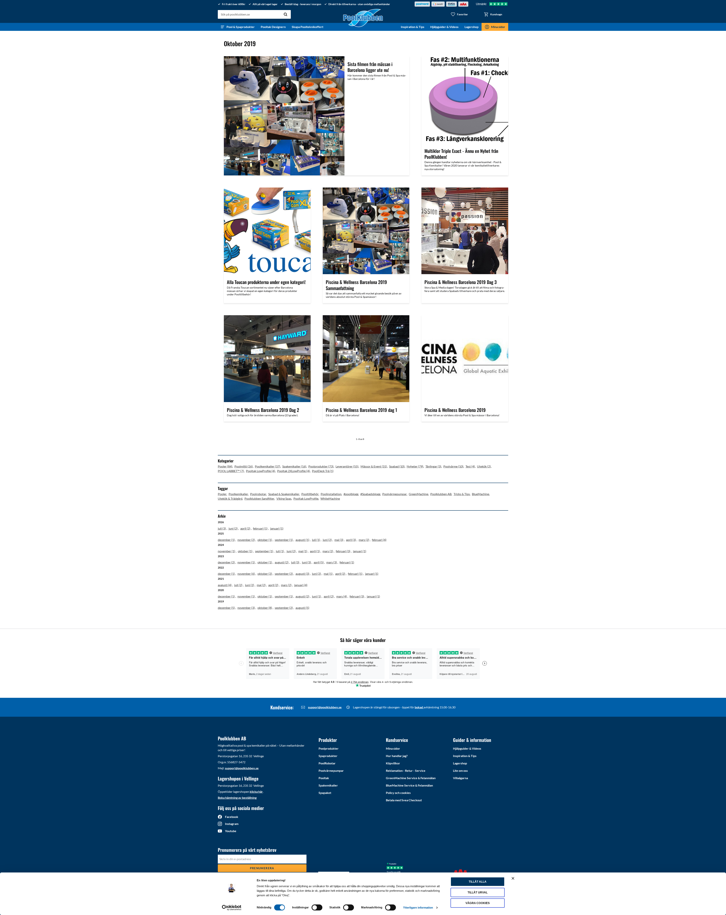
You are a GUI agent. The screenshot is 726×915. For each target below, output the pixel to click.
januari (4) (300, 585)
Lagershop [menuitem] (472, 27)
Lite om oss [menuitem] (460, 770)
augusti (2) (282, 562)
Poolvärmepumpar (394, 494)
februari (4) (379, 540)
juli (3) (222, 528)
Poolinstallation (331, 494)
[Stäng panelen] (513, 878)
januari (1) (276, 528)
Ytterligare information (418, 907)
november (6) (246, 573)
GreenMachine (418, 494)
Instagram (231, 824)
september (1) (284, 540)
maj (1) (302, 551)
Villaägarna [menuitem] (460, 778)
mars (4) (341, 596)
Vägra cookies (477, 903)
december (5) (226, 607)
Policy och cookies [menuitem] (398, 792)
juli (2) (238, 585)
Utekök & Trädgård (230, 498)
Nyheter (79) (415, 466)
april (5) (319, 562)
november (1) (226, 551)
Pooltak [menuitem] (324, 778)
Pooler (222, 494)
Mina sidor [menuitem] (498, 27)
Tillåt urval (478, 892)
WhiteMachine (330, 498)
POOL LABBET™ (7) (231, 471)
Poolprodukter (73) (321, 466)
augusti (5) (302, 607)
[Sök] (285, 14)
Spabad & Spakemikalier (283, 494)
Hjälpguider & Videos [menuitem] (444, 27)
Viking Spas (283, 498)
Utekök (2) (484, 466)
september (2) (284, 573)
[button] (459, 14)
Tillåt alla (477, 881)
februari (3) (343, 551)
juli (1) (316, 540)
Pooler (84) (225, 466)
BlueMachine (480, 494)
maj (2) (261, 585)
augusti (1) (302, 540)
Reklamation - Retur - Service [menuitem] (405, 770)
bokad (419, 707)
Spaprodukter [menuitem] (328, 756)
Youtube (230, 831)
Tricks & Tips (462, 494)
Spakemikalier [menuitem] (328, 785)
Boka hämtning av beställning (237, 797)
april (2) (245, 528)
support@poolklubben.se (325, 707)
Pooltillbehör (310, 494)
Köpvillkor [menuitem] (393, 763)
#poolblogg (351, 494)
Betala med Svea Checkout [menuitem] (404, 800)
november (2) (246, 540)
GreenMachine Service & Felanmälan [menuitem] (411, 778)
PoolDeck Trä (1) (323, 471)
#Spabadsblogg (370, 494)
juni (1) (316, 596)
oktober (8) (265, 607)
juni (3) (306, 562)
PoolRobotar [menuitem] (327, 763)
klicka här (256, 791)
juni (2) (233, 528)
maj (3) (338, 540)
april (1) (315, 551)
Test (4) (470, 466)
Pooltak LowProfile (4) (260, 471)
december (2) (226, 562)
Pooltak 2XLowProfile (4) (293, 471)
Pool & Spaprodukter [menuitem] (240, 27)
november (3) (246, 607)
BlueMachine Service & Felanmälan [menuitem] (409, 785)
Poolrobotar (258, 494)
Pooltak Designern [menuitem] (273, 27)
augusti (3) (302, 573)
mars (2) (364, 540)
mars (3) (331, 562)
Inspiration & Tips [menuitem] (412, 27)
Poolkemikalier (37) (267, 466)
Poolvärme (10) (453, 466)
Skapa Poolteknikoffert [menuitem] (307, 27)
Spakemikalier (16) (294, 466)
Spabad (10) (397, 466)
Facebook (231, 817)
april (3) (351, 540)
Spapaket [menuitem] (325, 792)
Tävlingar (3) (433, 466)
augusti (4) (225, 585)
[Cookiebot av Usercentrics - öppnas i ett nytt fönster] (231, 907)
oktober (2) (265, 573)
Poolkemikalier (238, 494)
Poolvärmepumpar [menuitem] (331, 770)
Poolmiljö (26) (243, 466)
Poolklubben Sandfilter (259, 498)
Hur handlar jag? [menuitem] (397, 756)
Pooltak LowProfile (305, 498)
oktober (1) (265, 540)
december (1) (226, 540)
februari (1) (260, 528)
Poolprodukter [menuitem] (329, 748)
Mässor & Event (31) (374, 466)
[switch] (317, 907)
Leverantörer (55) (347, 466)
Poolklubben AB (440, 494)
